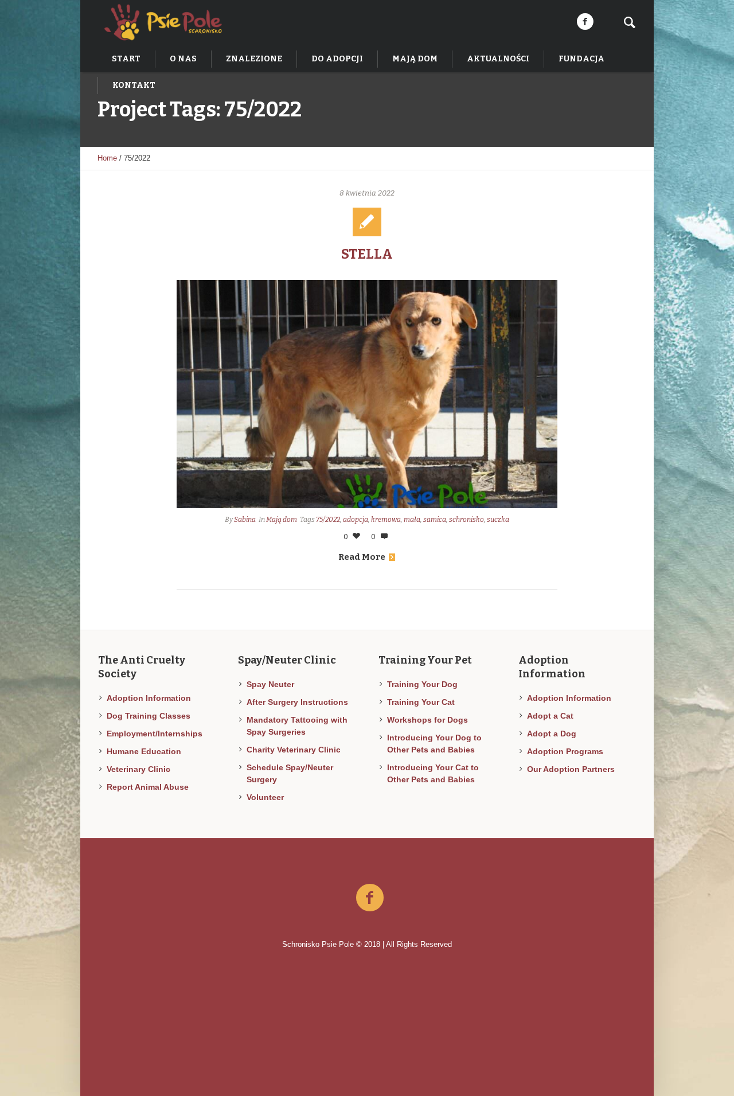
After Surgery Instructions (297, 702)
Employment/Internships (154, 733)
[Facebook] (585, 21)
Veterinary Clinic (138, 769)
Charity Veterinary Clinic (294, 749)
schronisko (466, 520)
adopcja (355, 520)
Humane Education (144, 751)
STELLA (367, 254)
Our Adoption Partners (571, 769)
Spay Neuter (270, 684)
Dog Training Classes (148, 715)
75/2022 (328, 520)
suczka (498, 520)
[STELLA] (367, 394)
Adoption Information (149, 698)
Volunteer (265, 797)
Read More (361, 557)
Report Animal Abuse (148, 786)
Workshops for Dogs (427, 719)
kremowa (386, 520)
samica (434, 520)
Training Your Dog (422, 684)
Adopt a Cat (550, 715)
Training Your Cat (421, 702)
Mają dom (281, 520)
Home (107, 158)
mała (412, 520)
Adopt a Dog (551, 733)
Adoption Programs (565, 751)
